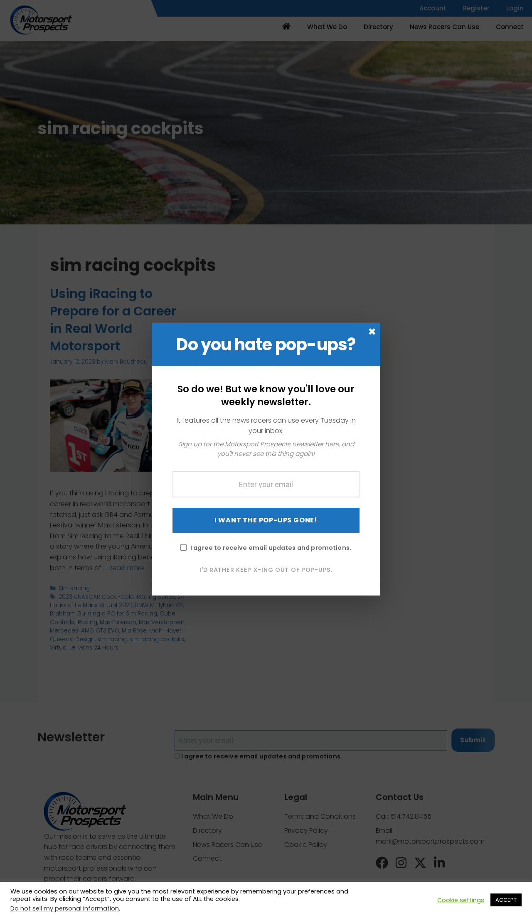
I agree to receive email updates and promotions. (270, 547)
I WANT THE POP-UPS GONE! (266, 519)
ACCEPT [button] (506, 900)
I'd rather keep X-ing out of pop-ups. (266, 569)
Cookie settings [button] (460, 900)
